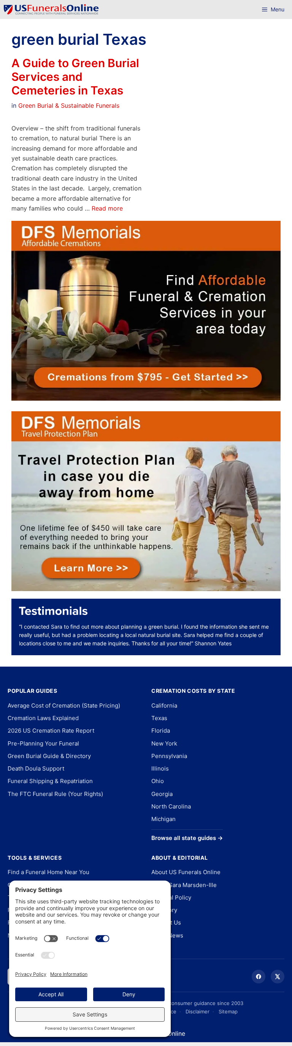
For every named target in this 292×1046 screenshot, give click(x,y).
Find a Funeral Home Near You (48, 872)
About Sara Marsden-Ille (184, 885)
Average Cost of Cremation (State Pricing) (64, 705)
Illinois (160, 768)
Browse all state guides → (187, 838)
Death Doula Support (36, 768)
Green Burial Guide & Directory (49, 756)
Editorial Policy (171, 897)
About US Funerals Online (186, 872)
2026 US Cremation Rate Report (51, 730)
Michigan (163, 819)
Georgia (162, 793)
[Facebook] (258, 976)
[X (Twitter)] (277, 976)
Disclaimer (197, 1011)
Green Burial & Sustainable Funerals (68, 105)
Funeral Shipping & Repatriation (50, 781)
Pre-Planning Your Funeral (43, 743)
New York (164, 743)
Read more (107, 208)
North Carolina (171, 806)
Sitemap (228, 1011)
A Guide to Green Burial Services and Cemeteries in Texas (75, 76)
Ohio (157, 781)
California (164, 705)
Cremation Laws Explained (43, 718)
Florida (160, 730)
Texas (159, 718)
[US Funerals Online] (51, 9)
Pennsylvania (169, 756)
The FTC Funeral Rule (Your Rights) (55, 793)
